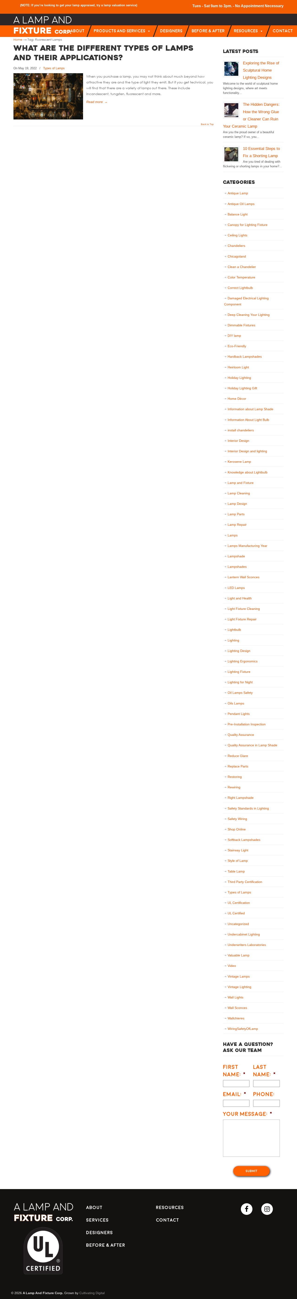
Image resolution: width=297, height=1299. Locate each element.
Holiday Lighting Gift (242, 388)
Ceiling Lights (237, 235)
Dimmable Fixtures (241, 325)
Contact (283, 31)
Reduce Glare (238, 756)
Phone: (263, 1094)
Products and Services (119, 31)
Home (17, 39)
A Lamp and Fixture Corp (42, 25)
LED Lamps (236, 588)
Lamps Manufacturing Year (247, 546)
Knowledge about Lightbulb (248, 472)
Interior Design (238, 441)
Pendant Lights (239, 714)
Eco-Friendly (237, 346)
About (77, 31)
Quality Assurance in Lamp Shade (252, 745)
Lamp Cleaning (239, 493)
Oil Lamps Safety (240, 692)
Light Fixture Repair (242, 619)
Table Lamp (236, 871)
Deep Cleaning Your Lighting (249, 315)
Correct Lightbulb (240, 288)
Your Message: (248, 1114)
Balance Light (238, 214)
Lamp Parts (236, 514)
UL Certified (236, 913)
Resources (246, 31)
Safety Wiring (237, 819)
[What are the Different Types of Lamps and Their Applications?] (48, 118)
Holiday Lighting (239, 378)
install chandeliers (241, 430)
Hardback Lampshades (245, 356)
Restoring (235, 777)
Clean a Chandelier (242, 267)
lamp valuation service (120, 5)
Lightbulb (234, 629)
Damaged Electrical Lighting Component (246, 301)
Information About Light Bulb (248, 420)
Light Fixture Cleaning (244, 609)
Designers (171, 31)
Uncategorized (238, 924)
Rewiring (234, 787)
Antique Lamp (238, 193)
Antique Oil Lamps (241, 204)
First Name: (234, 1070)
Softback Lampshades (244, 840)
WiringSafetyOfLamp (243, 1029)
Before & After (208, 31)
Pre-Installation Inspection (247, 724)
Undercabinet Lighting (244, 934)
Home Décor (237, 398)
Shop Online (237, 829)
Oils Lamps (236, 703)
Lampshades (237, 567)
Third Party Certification (245, 882)
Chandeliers (236, 246)
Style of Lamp (238, 861)
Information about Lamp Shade (250, 409)
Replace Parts (238, 766)
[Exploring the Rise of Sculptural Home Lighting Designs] (231, 69)
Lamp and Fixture (241, 483)
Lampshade (236, 556)
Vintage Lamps (239, 976)
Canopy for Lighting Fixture (248, 225)
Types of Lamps (54, 68)
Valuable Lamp (238, 955)
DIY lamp (234, 335)
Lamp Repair (237, 524)
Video (232, 966)
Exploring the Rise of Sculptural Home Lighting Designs (261, 70)
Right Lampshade (241, 798)
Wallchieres (236, 1018)
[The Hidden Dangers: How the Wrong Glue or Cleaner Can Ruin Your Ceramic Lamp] (231, 110)
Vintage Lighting (239, 987)
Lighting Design (239, 651)
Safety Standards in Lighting (248, 808)
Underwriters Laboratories (247, 945)
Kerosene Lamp (239, 461)
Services (97, 1220)
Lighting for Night (240, 682)
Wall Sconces (237, 1008)
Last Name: (264, 1070)
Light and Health (240, 598)
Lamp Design (237, 504)
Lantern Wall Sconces (243, 577)
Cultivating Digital (92, 1293)
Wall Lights (235, 997)
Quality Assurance (241, 735)
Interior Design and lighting (247, 451)
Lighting (233, 640)
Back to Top (207, 124)
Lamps (233, 535)
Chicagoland (237, 256)
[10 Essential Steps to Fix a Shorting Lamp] (231, 154)
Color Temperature (241, 277)
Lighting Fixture (239, 672)
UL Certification (239, 903)
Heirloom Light (238, 367)
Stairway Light (238, 850)
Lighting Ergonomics (243, 661)
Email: (235, 1094)
